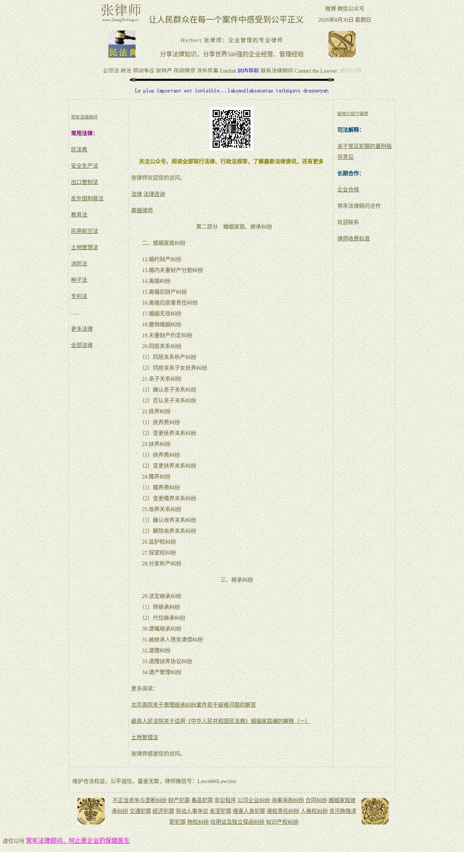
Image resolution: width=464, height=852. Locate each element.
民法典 (79, 149)
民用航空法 (84, 231)
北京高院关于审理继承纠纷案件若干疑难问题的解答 (193, 705)
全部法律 (82, 345)
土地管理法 (84, 247)
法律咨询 (154, 194)
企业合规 (348, 190)
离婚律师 (142, 210)
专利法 (79, 296)
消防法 (79, 264)
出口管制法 (84, 182)
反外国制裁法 (87, 198)
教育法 (79, 215)
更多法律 (82, 329)
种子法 (79, 280)
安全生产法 (84, 166)
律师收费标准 (353, 238)
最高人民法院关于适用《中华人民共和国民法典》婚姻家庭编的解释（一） (220, 721)
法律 (136, 194)
